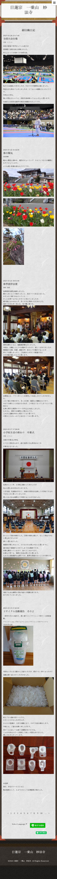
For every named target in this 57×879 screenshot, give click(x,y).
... (45, 813)
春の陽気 (8, 153)
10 (41, 813)
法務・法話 (6, 287)
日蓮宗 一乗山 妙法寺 (28, 852)
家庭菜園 (5, 156)
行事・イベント (7, 42)
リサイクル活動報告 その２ (18, 611)
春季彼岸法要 (10, 284)
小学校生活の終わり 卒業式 (18, 432)
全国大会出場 (10, 39)
